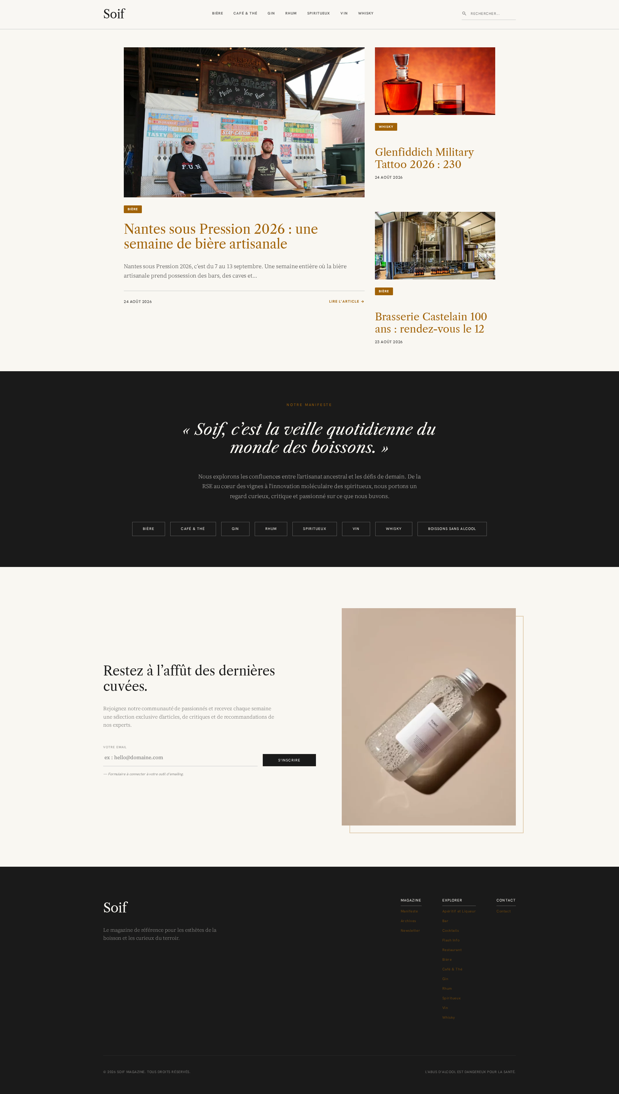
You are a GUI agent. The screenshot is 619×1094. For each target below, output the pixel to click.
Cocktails (450, 930)
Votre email (115, 747)
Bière (217, 13)
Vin (344, 13)
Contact (503, 911)
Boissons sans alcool (452, 528)
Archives (408, 921)
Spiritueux (318, 13)
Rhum (291, 13)
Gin (271, 13)
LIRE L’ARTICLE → (347, 302)
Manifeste (409, 911)
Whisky (366, 13)
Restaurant (452, 950)
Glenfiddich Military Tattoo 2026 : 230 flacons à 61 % (424, 164)
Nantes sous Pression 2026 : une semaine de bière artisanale (221, 236)
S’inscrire (289, 760)
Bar (445, 921)
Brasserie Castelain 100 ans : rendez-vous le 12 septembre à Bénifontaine (431, 335)
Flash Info (451, 940)
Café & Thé (245, 13)
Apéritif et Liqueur (459, 911)
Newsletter (410, 930)
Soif (113, 14)
